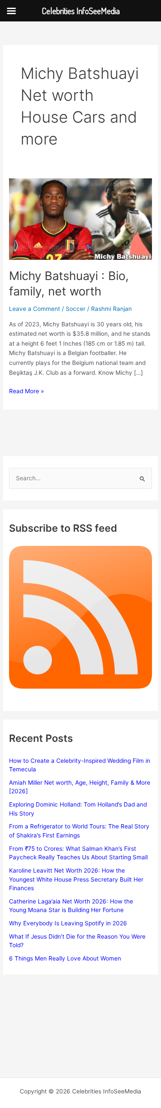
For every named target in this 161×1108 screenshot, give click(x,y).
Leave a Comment (34, 308)
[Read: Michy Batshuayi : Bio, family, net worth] (80, 218)
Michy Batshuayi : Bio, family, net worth (69, 283)
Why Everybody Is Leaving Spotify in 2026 (68, 923)
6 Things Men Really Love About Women (65, 958)
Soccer (75, 308)
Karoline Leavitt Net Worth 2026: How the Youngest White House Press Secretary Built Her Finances (76, 879)
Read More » (26, 391)
